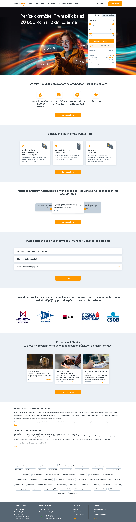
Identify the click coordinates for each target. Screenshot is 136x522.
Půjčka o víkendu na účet (48, 465)
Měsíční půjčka (19, 484)
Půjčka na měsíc (30, 469)
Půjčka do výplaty (63, 465)
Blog (58, 4)
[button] (51, 209)
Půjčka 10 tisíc (61, 493)
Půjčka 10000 (75, 465)
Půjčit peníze (95, 484)
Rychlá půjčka (22, 465)
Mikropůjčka (99, 465)
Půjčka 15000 (36, 489)
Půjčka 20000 (53, 469)
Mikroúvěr (117, 479)
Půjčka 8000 (117, 484)
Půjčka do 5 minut (94, 474)
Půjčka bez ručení (61, 484)
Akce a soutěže (78, 512)
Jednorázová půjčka (66, 469)
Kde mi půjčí (25, 474)
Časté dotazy (67, 4)
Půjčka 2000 (84, 484)
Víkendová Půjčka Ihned (82, 469)
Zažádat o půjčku (68, 115)
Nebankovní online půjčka (45, 484)
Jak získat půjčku (73, 493)
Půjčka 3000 (34, 479)
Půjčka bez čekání (66, 489)
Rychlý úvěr (71, 479)
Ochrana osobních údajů (101, 514)
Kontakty (77, 4)
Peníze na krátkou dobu (69, 474)
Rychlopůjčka (82, 479)
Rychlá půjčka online (47, 4)
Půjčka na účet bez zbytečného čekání (100, 479)
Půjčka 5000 (18, 469)
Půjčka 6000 (30, 484)
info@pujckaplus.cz (22, 512)
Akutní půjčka (106, 484)
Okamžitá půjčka (87, 465)
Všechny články (68, 392)
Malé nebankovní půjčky (52, 474)
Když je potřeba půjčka (50, 489)
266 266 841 (45, 509)
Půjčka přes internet (112, 465)
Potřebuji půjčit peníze (23, 489)
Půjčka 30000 (33, 465)
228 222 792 (101, 4)
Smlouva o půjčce (99, 512)
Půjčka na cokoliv (37, 474)
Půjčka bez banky (114, 489)
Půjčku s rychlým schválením (82, 489)
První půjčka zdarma (108, 474)
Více (68, 278)
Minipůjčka (83, 474)
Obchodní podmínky (100, 509)
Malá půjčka (42, 469)
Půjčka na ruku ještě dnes (114, 469)
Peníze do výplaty (47, 479)
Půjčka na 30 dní (60, 479)
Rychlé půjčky (73, 484)
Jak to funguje (33, 4)
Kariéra (75, 509)
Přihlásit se (115, 4)
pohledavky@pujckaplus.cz (49, 512)
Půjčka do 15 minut (98, 469)
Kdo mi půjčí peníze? (21, 479)
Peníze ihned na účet (100, 489)
